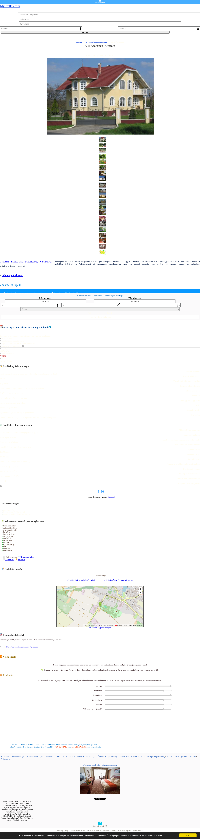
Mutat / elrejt (101, 576)
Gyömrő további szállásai (96, 42)
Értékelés (21, 560)
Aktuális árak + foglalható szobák (81, 580)
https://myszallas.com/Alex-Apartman (22, 647)
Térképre (4, 261)
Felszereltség (31, 261)
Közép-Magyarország (156, 756)
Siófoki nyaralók (180, 756)
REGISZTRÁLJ (61, 747)
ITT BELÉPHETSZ (79, 747)
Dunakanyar (91, 756)
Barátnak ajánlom (27, 557)
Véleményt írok (100, 662)
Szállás (79, 42)
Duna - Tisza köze (76, 756)
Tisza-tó (192, 756)
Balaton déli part (18, 756)
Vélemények (46, 261)
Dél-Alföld (49, 756)
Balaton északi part (35, 756)
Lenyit (109, 313)
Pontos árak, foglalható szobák (100, 51)
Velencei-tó (6, 759)
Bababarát (5, 756)
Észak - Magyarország (107, 756)
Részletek (111, 497)
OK (187, 835)
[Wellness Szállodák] (100, 794)
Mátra (169, 756)
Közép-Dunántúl (138, 756)
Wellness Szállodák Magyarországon (100, 765)
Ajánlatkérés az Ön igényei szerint (118, 580)
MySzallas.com (10, 6)
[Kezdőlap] (100, 1)
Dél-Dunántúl (61, 756)
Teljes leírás (22, 266)
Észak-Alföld (124, 756)
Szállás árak (17, 261)
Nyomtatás (9, 560)
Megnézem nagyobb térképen (100, 628)
